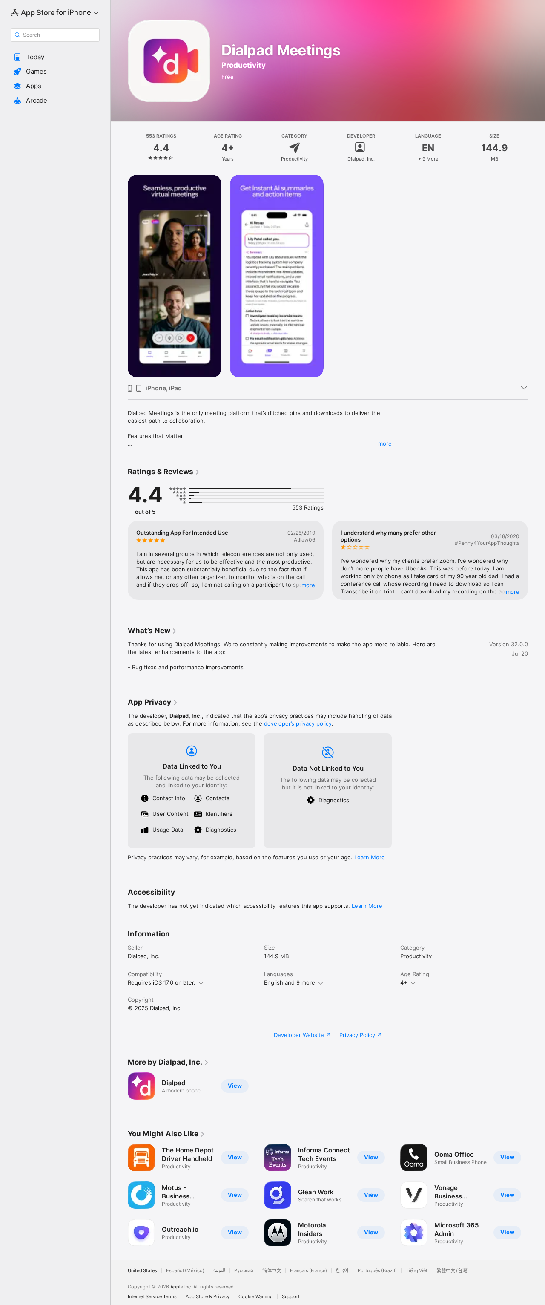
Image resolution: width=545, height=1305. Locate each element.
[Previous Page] (119, 560)
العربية (219, 1270)
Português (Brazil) (377, 1270)
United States (142, 1270)
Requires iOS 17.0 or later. (161, 982)
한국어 (342, 1270)
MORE (308, 585)
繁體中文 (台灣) (452, 1270)
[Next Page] (536, 560)
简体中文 (271, 1270)
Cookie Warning (255, 1296)
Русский (243, 1270)
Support (291, 1296)
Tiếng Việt (416, 1270)
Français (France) (308, 1270)
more (385, 443)
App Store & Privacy (207, 1296)
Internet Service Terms (152, 1296)
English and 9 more (289, 982)
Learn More (369, 857)
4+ (403, 982)
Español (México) (185, 1270)
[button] (55, 57)
